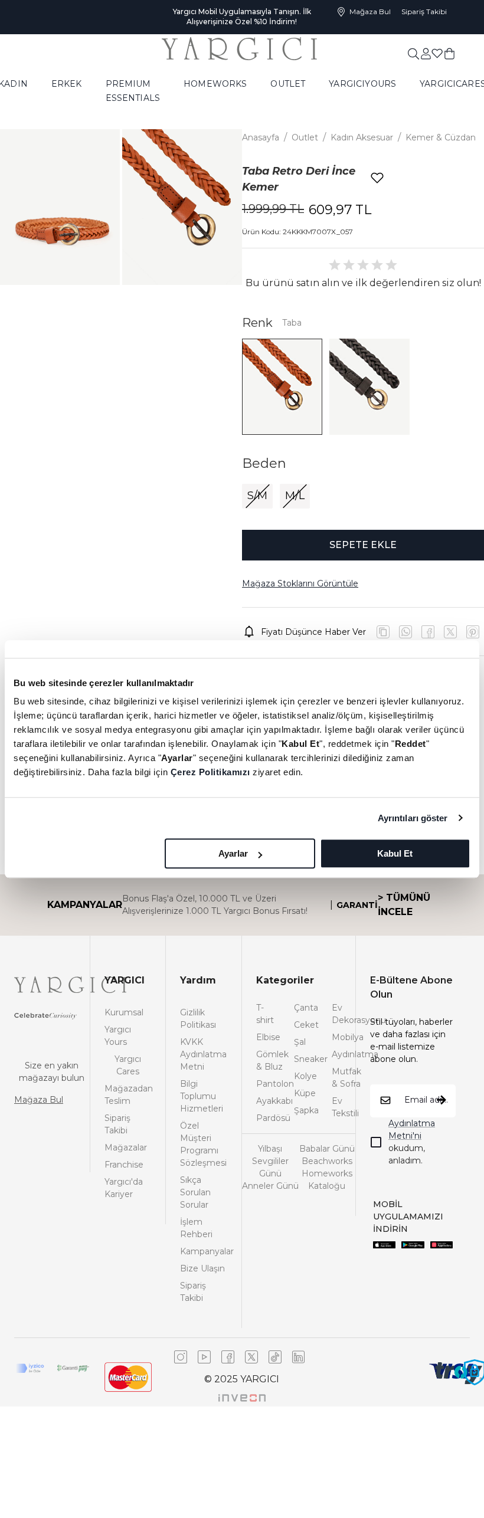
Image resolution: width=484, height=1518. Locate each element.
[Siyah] (369, 387)
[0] (449, 53)
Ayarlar (233, 853)
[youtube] (450, 632)
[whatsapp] (405, 632)
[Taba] (282, 386)
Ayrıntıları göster (413, 818)
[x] (473, 632)
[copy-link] (383, 631)
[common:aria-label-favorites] (425, 53)
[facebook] (428, 632)
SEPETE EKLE (363, 544)
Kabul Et (395, 853)
